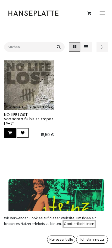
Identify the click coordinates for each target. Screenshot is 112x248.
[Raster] (74, 47)
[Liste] (86, 47)
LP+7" (9, 123)
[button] (10, 133)
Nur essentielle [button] (61, 239)
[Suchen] (59, 47)
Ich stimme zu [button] (92, 239)
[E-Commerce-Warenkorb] (88, 13)
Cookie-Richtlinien (79, 223)
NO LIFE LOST (16, 114)
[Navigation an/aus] (102, 13)
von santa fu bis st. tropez (28, 119)
